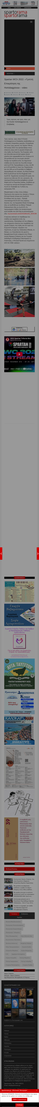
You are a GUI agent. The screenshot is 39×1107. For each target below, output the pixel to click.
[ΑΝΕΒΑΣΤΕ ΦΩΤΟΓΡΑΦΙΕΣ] (1, 553)
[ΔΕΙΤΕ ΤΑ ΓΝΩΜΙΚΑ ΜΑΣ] (38, 553)
